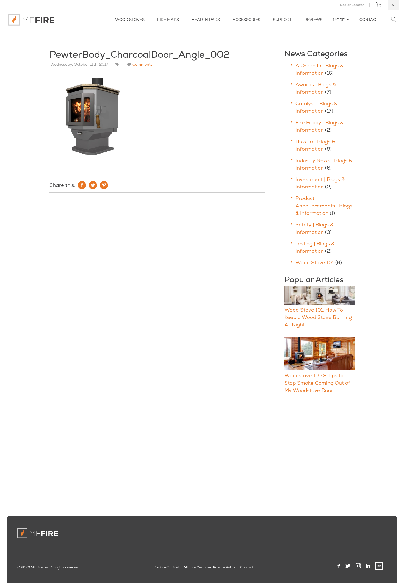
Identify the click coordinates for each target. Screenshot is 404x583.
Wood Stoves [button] (130, 19)
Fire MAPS (168, 19)
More (339, 19)
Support (282, 19)
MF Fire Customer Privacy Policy (209, 567)
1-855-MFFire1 (167, 567)
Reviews (313, 19)
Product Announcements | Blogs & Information (323, 205)
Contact (368, 19)
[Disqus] (157, 271)
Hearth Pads (206, 19)
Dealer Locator (352, 5)
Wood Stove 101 (314, 262)
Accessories (246, 19)
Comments (142, 64)
